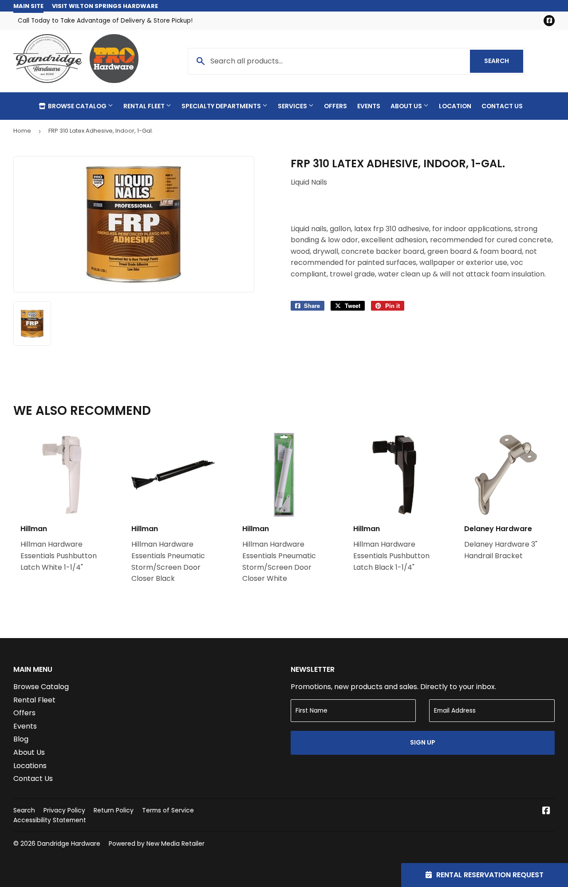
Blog (20, 739)
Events (368, 106)
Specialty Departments (221, 106)
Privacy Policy (64, 810)
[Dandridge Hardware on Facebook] (546, 811)
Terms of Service (168, 810)
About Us (406, 106)
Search (503, 60)
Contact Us (502, 106)
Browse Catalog (77, 106)
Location (455, 106)
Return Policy (114, 810)
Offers (335, 106)
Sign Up (422, 742)
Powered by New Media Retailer (157, 843)
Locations (30, 766)
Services (293, 106)
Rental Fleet (144, 106)
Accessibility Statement (49, 820)
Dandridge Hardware (68, 843)
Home (22, 130)
